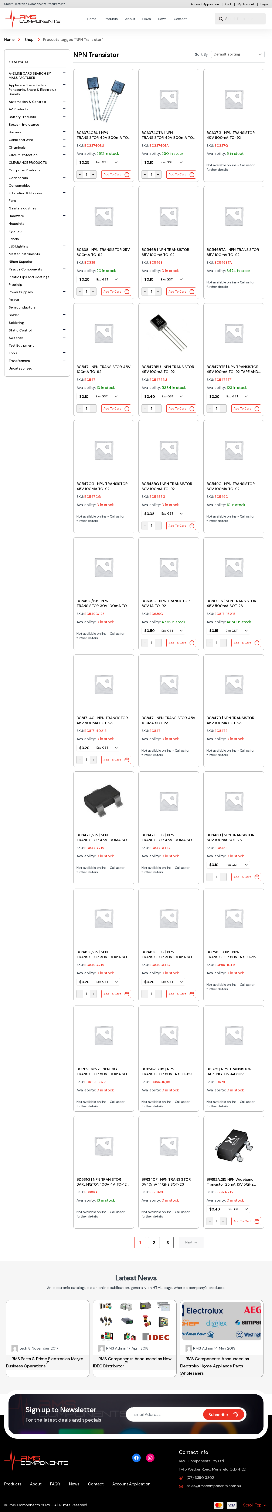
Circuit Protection (23, 155)
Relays (14, 299)
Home (91, 19)
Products (111, 19)
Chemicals (17, 147)
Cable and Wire (21, 140)
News (162, 19)
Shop (28, 39)
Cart (228, 4)
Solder (14, 315)
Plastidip (15, 284)
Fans (12, 200)
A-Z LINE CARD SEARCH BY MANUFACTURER (30, 75)
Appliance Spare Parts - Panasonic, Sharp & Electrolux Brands (32, 89)
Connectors (18, 178)
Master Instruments (24, 254)
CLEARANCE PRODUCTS (28, 162)
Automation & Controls (27, 102)
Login (264, 4)
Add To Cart (112, 174)
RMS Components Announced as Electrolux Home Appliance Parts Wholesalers (214, 1366)
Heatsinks (16, 223)
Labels (14, 239)
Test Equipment (21, 345)
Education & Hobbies (25, 193)
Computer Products (24, 170)
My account (246, 4)
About (130, 19)
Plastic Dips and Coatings (29, 277)
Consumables (19, 185)
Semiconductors (22, 307)
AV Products (18, 109)
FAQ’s (146, 19)
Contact (180, 19)
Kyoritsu (15, 231)
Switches (16, 338)
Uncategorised (20, 368)
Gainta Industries (22, 208)
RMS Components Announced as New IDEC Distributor (132, 1362)
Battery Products (22, 117)
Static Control (20, 330)
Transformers (19, 360)
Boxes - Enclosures (24, 124)
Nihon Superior (20, 261)
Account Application (205, 4)
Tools (13, 353)
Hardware (16, 216)
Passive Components (25, 269)
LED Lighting (18, 246)
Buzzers (15, 132)
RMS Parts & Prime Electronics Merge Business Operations (44, 1362)
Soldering (16, 322)
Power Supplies (21, 292)
